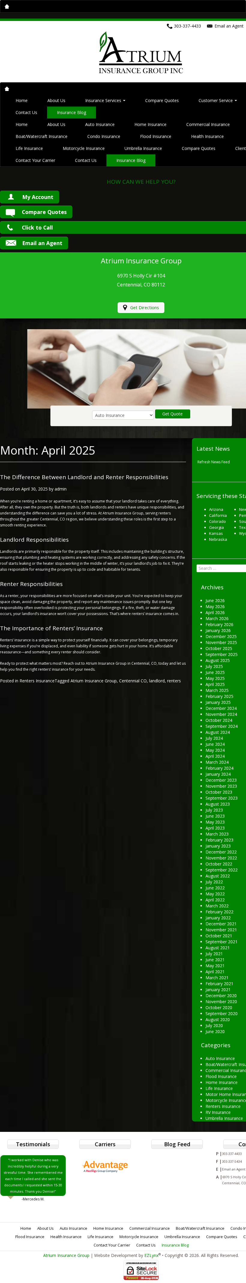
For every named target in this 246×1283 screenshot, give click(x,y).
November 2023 (221, 786)
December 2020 (221, 995)
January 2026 (218, 630)
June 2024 (215, 744)
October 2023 (219, 792)
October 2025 (219, 648)
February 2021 (219, 983)
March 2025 (217, 690)
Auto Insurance (100, 124)
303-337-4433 (187, 26)
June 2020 (215, 1031)
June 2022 (215, 888)
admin (61, 489)
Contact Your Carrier (35, 160)
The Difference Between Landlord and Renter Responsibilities (84, 477)
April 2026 (215, 612)
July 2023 (214, 810)
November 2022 (221, 858)
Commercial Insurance (208, 124)
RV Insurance (218, 1112)
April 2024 (215, 756)
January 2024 (218, 774)
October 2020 (219, 1007)
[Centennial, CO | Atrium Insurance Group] (141, 52)
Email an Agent (42, 243)
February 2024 (219, 768)
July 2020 (214, 1025)
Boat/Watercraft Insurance (42, 136)
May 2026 (215, 606)
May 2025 (215, 678)
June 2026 (215, 600)
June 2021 (215, 959)
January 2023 (218, 846)
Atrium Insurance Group (93, 681)
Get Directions (144, 307)
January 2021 (218, 989)
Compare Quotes (162, 100)
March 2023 (217, 834)
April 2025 (215, 684)
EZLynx (151, 1255)
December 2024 (221, 708)
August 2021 (218, 948)
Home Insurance (150, 124)
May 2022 (215, 894)
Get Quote (172, 414)
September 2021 (222, 942)
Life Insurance (29, 148)
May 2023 (215, 822)
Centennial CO (133, 681)
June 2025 (215, 672)
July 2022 (214, 882)
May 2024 (215, 750)
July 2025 (214, 666)
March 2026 (217, 618)
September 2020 (222, 1013)
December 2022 (221, 852)
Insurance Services (103, 100)
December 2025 (221, 636)
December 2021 (221, 924)
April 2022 (215, 900)
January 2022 (218, 918)
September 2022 (222, 870)
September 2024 (222, 726)
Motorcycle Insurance (84, 148)
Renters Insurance (37, 681)
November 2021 (221, 930)
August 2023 (218, 804)
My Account (37, 197)
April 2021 (215, 971)
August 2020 (218, 1019)
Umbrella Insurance (143, 148)
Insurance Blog (71, 112)
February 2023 (219, 840)
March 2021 (217, 977)
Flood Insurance (155, 136)
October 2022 (219, 864)
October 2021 (219, 936)
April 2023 (215, 828)
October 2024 (219, 720)
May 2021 (215, 965)
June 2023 (215, 816)
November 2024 (221, 714)
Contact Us (26, 112)
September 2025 (222, 654)
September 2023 (222, 798)
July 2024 (214, 738)
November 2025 (221, 642)
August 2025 (218, 660)
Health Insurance (207, 136)
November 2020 (221, 1001)
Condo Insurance (103, 136)
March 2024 (217, 762)
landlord (157, 681)
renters (174, 681)
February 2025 (219, 696)
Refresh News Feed (213, 461)
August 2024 (218, 732)
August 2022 (218, 876)
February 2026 (219, 624)
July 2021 (214, 953)
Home (22, 100)
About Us (56, 100)
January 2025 (218, 702)
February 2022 (219, 912)
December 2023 (221, 780)
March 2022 (217, 906)
